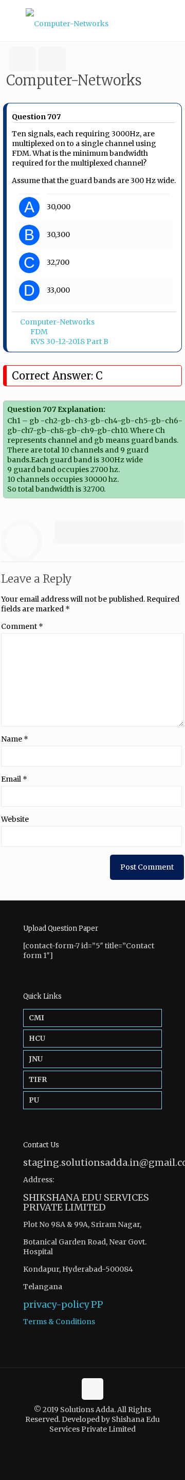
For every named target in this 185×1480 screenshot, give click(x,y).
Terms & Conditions (59, 1321)
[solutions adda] (92, 20)
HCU (37, 1038)
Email (14, 779)
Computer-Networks (57, 322)
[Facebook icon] (87, 1444)
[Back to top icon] (92, 1389)
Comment (22, 626)
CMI (36, 1017)
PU (34, 1100)
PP (97, 1304)
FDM (39, 331)
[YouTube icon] (98, 1444)
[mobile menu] (171, 20)
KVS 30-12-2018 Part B (69, 341)
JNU (36, 1058)
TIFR (38, 1079)
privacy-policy (56, 1304)
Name (14, 739)
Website (15, 819)
